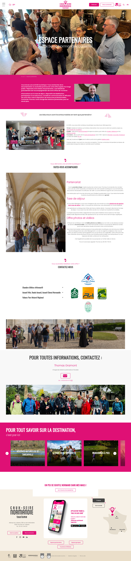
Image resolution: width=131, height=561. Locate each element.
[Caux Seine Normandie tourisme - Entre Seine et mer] (65, 5)
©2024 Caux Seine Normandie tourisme (55, 556)
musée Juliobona (112, 131)
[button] (123, 4)
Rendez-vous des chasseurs (116, 135)
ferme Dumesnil (82, 131)
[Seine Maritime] (15, 556)
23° (14, 5)
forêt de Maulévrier (89, 135)
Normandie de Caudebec (74, 130)
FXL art (79, 136)
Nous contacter (29, 533)
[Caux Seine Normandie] (21, 512)
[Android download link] (82, 526)
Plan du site (83, 556)
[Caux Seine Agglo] (22, 556)
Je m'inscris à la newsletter (65, 490)
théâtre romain (71, 133)
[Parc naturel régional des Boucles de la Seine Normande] (9, 556)
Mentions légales (72, 556)
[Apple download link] (75, 526)
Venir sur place (14, 533)
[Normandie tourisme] (33, 556)
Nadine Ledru (105, 139)
